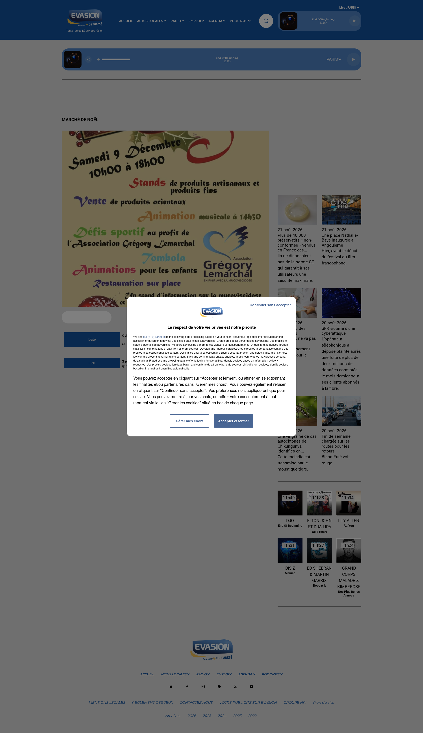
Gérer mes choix (189, 420)
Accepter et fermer (233, 420)
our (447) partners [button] (154, 336)
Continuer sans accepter (270, 304)
